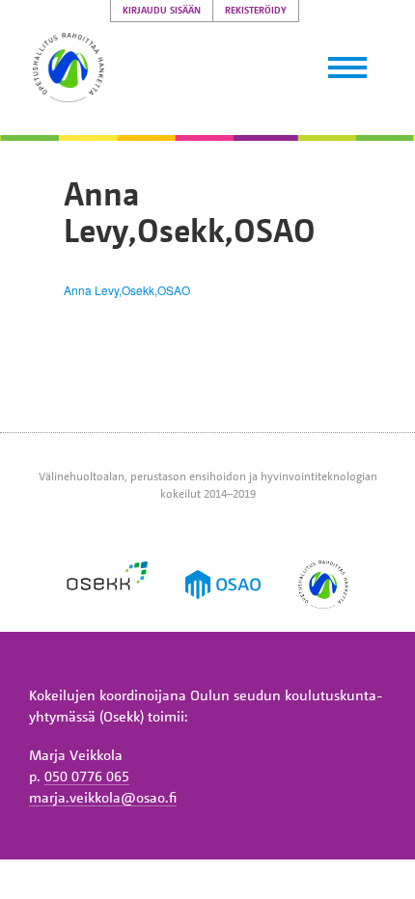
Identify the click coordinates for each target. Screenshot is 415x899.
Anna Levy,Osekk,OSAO (127, 290)
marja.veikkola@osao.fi (103, 796)
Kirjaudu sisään (162, 10)
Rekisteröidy (256, 10)
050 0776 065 (86, 775)
